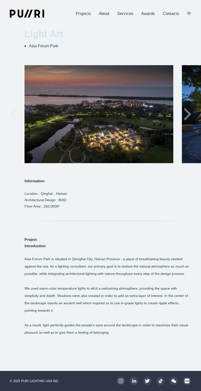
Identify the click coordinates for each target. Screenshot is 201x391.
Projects (83, 13)
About (104, 13)
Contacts (171, 13)
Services (125, 13)
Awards (148, 13)
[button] (187, 114)
